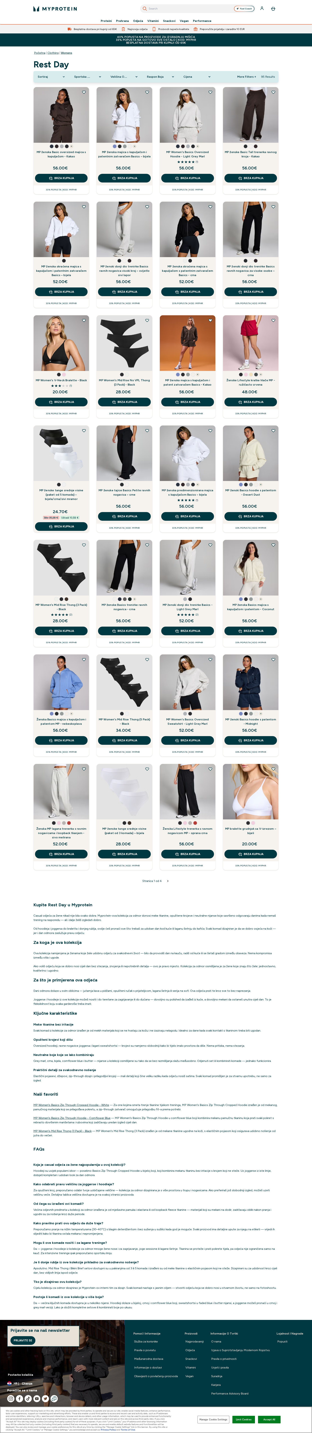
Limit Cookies (244, 1419)
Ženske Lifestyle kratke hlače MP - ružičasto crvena (250, 382)
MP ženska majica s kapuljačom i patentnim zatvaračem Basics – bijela (124, 154)
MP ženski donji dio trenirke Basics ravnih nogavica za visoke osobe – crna (251, 271)
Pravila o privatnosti (224, 1358)
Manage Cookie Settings (214, 1419)
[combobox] (197, 8)
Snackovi (169, 21)
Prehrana (122, 21)
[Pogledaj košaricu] (273, 8)
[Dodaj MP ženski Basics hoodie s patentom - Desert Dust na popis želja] (273, 430)
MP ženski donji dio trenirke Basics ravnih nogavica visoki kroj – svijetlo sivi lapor (124, 271)
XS (40, 125)
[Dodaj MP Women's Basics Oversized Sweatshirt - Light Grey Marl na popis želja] (210, 659)
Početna (39, 52)
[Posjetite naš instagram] (10, 1398)
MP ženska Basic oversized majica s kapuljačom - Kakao (61, 154)
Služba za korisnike (146, 1341)
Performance (202, 21)
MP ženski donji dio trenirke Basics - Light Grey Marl (188, 607)
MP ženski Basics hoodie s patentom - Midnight (250, 721)
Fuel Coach (246, 8)
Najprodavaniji (194, 1341)
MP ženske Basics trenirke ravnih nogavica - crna (124, 607)
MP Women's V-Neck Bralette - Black (61, 380)
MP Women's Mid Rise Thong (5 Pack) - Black (124, 721)
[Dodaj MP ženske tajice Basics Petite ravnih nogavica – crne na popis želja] (147, 430)
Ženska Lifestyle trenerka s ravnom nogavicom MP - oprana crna (188, 831)
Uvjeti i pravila (220, 1367)
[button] (51, 146)
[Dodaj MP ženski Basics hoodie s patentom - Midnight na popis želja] (273, 659)
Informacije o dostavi (148, 1367)
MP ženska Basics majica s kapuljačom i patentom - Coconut (250, 607)
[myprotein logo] (55, 8)
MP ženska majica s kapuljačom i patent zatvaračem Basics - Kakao (187, 382)
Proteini (106, 21)
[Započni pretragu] (144, 8)
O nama (216, 1341)
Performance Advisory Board (229, 1393)
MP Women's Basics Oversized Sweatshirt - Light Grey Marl (187, 721)
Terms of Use (128, 1429)
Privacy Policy (108, 1429)
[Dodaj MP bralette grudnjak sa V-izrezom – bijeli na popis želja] (273, 769)
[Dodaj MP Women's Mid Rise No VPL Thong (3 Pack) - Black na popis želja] (147, 320)
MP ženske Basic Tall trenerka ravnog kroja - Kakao (251, 154)
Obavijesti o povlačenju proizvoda (156, 1376)
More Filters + (246, 76)
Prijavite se (23, 1340)
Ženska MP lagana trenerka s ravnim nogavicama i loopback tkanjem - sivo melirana (61, 833)
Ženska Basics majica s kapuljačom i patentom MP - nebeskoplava (61, 721)
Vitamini (153, 21)
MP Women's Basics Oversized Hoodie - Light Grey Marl (187, 154)
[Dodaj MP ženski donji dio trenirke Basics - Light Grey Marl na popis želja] (210, 545)
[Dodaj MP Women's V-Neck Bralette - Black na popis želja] (84, 320)
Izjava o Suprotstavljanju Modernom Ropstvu (240, 1350)
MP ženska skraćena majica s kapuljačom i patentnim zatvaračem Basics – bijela (61, 271)
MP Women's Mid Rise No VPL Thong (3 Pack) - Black (124, 382)
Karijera (216, 1384)
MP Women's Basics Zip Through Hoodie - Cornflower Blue (71, 1118)
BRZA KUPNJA (64, 178)
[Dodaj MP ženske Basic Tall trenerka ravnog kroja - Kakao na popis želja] (273, 92)
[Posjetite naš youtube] (36, 1398)
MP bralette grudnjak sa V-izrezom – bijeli (250, 831)
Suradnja (216, 1376)
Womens (66, 52)
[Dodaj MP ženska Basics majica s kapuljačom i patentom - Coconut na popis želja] (273, 545)
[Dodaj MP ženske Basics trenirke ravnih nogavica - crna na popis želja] (147, 545)
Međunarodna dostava (148, 1358)
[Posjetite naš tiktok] (28, 1398)
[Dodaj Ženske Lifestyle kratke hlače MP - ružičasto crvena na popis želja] (273, 320)
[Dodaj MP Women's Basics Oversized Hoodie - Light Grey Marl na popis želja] (210, 92)
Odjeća (138, 21)
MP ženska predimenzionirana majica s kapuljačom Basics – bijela (187, 492)
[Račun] (262, 8)
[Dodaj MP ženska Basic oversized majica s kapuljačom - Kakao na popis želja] (84, 92)
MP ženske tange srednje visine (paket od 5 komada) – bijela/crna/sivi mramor (61, 494)
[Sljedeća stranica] (168, 881)
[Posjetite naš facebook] (19, 1398)
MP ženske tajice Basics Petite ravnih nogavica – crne (124, 492)
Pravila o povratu (145, 1350)
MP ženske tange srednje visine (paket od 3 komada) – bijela (124, 831)
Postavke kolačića (20, 1374)
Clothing (53, 52)
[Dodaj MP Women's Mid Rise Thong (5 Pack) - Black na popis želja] (147, 659)
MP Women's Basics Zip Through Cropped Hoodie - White (71, 1105)
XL (40, 136)
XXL (52, 136)
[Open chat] (54, 1398)
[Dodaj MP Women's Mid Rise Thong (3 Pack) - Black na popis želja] (84, 545)
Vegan (184, 21)
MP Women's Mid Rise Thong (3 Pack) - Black (61, 607)
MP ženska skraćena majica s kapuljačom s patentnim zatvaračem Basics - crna (187, 271)
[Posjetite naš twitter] (45, 1398)
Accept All (269, 1419)
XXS (166, 125)
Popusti (282, 1341)
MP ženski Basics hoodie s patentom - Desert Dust (250, 492)
